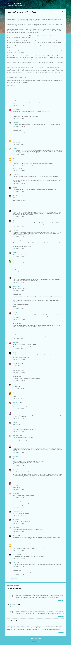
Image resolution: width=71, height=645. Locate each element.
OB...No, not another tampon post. (16, 621)
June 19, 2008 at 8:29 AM (18, 273)
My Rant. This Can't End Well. (14, 588)
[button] (63, 12)
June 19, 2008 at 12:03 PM (19, 380)
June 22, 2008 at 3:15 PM (18, 566)
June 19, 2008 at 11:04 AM (19, 348)
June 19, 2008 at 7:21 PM (18, 507)
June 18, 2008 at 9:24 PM (18, 118)
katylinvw (15, 527)
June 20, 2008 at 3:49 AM (18, 523)
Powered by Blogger (36, 638)
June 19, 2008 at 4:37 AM (18, 206)
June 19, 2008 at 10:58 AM (19, 330)
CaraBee (15, 519)
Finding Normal (16, 511)
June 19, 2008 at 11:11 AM (19, 359)
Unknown (15, 158)
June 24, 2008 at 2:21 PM (18, 574)
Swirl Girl (15, 352)
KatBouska (15, 109)
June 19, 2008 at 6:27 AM (18, 248)
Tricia (14, 469)
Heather (15, 210)
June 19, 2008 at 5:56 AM (18, 236)
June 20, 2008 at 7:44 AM (18, 531)
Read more (61, 600)
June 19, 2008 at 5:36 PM (18, 497)
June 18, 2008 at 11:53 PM (19, 183)
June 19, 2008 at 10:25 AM (19, 319)
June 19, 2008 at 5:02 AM (18, 216)
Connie (14, 252)
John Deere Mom (17, 363)
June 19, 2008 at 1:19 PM (18, 442)
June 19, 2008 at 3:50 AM (18, 191)
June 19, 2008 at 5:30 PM (18, 479)
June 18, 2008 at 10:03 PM (19, 136)
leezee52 (15, 493)
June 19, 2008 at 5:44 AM (18, 226)
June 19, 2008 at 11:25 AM (19, 372)
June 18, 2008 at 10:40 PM (19, 144)
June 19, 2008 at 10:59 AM (19, 338)
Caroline (15, 220)
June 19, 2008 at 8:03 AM (18, 265)
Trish (14, 422)
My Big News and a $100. (13, 604)
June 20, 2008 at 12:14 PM (19, 541)
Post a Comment (13, 578)
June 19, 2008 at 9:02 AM (18, 282)
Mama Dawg (16, 286)
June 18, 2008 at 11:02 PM (19, 170)
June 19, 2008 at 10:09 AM (19, 308)
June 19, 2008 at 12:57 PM (19, 409)
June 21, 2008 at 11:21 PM (19, 558)
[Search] (65, 4)
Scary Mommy (16, 402)
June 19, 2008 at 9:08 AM (18, 290)
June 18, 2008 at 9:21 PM (18, 105)
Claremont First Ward (18, 140)
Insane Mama (16, 456)
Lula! (14, 148)
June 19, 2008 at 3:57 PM (18, 452)
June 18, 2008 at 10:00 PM (19, 126)
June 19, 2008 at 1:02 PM (18, 418)
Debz (14, 230)
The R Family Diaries (14, 3)
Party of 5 (15, 535)
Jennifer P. (15, 122)
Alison (14, 277)
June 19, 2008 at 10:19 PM (19, 515)
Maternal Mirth (16, 435)
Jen (14, 260)
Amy (14, 187)
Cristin (14, 393)
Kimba (14, 384)
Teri (14, 446)
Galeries (38, 641)
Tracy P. (14, 562)
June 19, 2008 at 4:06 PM (18, 465)
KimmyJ (15, 312)
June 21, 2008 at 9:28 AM (18, 550)
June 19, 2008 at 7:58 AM (18, 256)
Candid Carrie (16, 195)
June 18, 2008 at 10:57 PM (19, 154)
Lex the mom (16, 554)
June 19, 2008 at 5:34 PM (18, 489)
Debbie (14, 483)
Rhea (14, 342)
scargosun (15, 413)
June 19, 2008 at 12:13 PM (19, 389)
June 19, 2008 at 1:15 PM (18, 431)
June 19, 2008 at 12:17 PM (19, 398)
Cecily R (15, 174)
